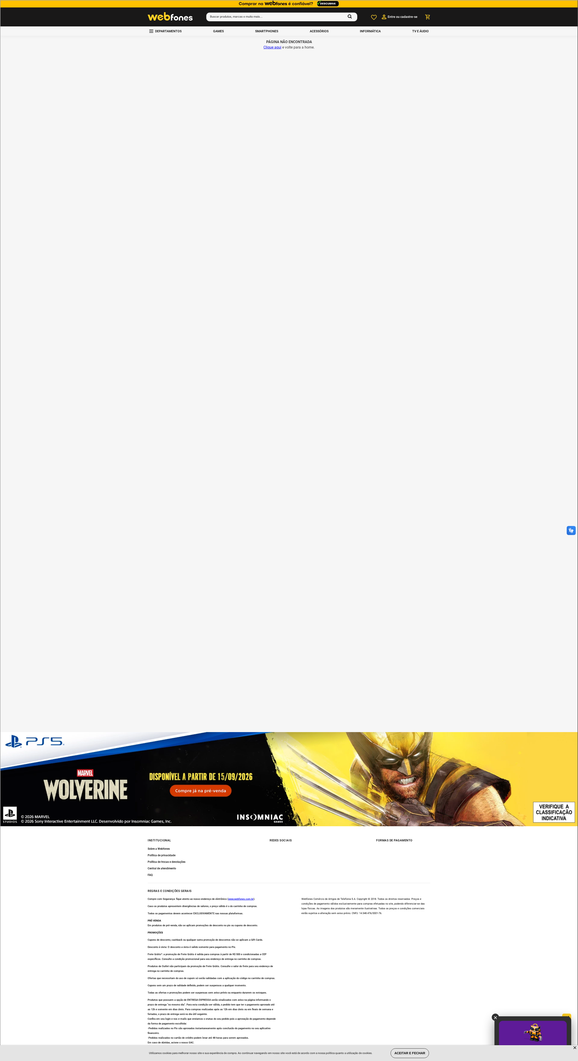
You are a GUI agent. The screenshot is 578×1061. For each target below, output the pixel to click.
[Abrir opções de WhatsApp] (566, 1029)
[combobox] (281, 16)
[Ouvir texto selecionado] (566, 1018)
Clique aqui (272, 47)
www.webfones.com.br (241, 899)
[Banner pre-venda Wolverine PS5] (289, 779)
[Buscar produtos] (351, 17)
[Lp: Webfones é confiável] (289, 3)
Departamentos (168, 31)
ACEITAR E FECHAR (410, 1053)
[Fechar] (575, 1048)
